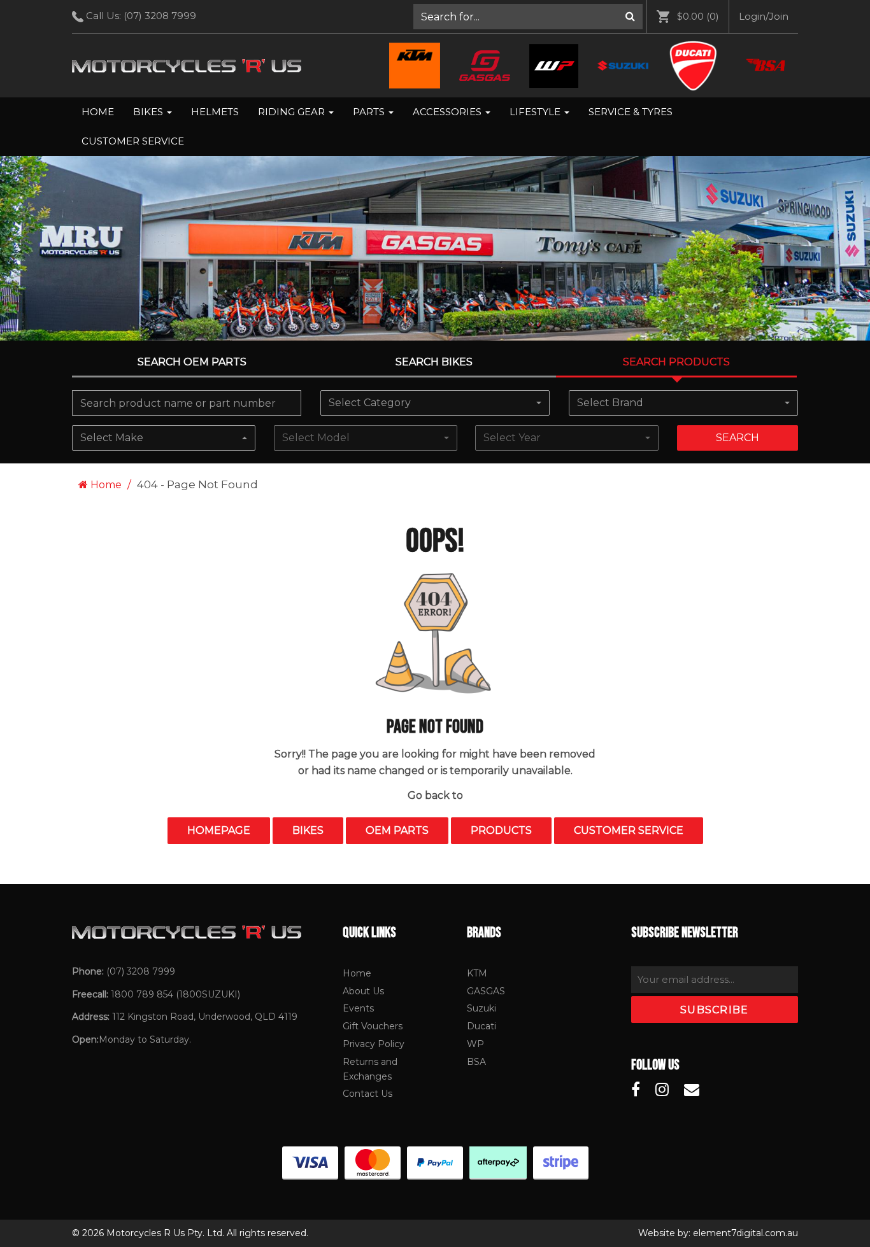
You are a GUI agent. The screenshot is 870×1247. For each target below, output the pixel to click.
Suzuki (481, 1008)
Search (737, 438)
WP (475, 1044)
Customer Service (133, 141)
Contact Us (367, 1093)
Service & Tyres (630, 112)
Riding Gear (292, 112)
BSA (476, 1061)
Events (358, 1008)
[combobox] (435, 403)
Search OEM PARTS (192, 362)
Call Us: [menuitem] (139, 16)
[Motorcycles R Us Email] (691, 1090)
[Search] (630, 16)
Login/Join (763, 16)
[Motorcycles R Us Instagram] (662, 1090)
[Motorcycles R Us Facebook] (635, 1090)
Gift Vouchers (373, 1026)
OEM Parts (397, 830)
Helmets (215, 112)
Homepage (218, 830)
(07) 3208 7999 (160, 16)
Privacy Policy (373, 1044)
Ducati (481, 1026)
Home (98, 112)
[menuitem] (528, 16)
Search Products (676, 362)
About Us (363, 991)
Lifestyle (536, 112)
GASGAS (486, 991)
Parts (370, 112)
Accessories (448, 112)
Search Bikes (434, 362)
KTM (477, 973)
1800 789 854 (142, 994)
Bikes (149, 112)
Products (501, 830)
